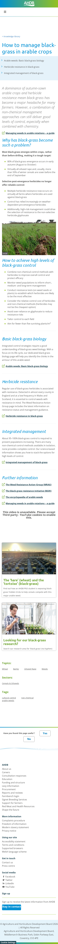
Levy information (10, 785)
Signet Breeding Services (14, 799)
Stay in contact (11, 906)
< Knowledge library (11, 36)
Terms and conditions (13, 844)
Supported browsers (12, 848)
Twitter (9, 880)
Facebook (10, 876)
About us (6, 768)
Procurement (9, 789)
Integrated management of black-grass (26, 462)
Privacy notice (9, 830)
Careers (6, 772)
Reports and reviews (12, 792)
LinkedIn (9, 883)
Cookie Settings (8, 942)
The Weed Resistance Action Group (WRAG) (28, 484)
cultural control (9, 697)
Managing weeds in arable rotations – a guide (30, 133)
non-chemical (27, 697)
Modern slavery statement (15, 827)
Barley (16, 669)
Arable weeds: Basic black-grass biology (27, 366)
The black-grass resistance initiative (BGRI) (28, 490)
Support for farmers (12, 802)
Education (7, 779)
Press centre (8, 865)
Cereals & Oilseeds (10, 683)
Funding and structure (13, 782)
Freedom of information (14, 823)
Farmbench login (10, 796)
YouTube (9, 886)
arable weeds (8, 700)
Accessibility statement (13, 841)
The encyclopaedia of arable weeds (24, 497)
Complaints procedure (13, 820)
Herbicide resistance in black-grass (24, 416)
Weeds (45, 669)
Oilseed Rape (30, 669)
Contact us (7, 862)
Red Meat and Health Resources (18, 806)
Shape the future (10, 809)
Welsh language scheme (14, 851)
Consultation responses (14, 775)
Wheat (5, 669)
